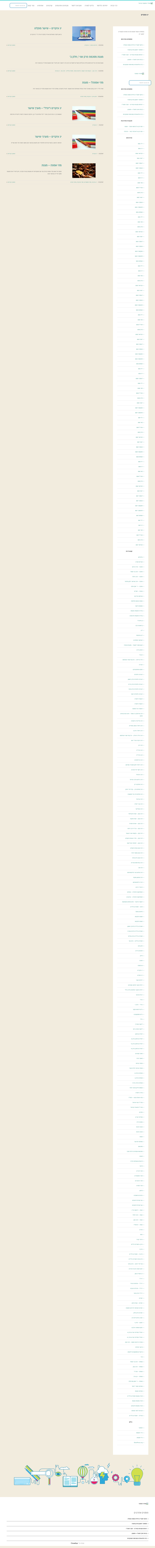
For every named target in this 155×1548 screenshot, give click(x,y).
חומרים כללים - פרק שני (67, 71)
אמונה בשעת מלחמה (137, 601)
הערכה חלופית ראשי (137, 694)
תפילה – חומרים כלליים (136, 1415)
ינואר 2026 (140, 158)
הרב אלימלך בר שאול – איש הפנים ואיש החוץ (131, 715)
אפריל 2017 (139, 535)
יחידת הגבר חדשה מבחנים (135, 985)
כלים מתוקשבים (138, 1014)
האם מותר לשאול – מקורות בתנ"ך (133, 645)
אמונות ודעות (139, 606)
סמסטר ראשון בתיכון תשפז (135, 50)
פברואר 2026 (139, 153)
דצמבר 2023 (139, 241)
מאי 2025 (140, 183)
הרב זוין (140, 745)
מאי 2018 (140, 471)
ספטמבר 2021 (139, 359)
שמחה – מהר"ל (138, 1371)
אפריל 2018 (139, 476)
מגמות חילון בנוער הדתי (136, 1088)
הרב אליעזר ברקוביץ (137, 721)
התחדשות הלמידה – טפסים (135, 892)
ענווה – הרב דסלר (137, 1215)
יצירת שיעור (139, 995)
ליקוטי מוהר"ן (139, 1024)
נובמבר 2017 (139, 501)
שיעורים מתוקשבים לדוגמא (135, 1352)
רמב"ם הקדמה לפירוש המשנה (134, 1308)
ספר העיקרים (80, 182)
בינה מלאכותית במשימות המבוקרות (133, 64)
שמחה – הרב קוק (138, 1367)
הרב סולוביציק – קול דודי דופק (134, 789)
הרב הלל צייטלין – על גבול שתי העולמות (131, 735)
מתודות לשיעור (138, 1141)
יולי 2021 (140, 369)
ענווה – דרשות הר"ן (137, 1210)
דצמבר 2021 (139, 344)
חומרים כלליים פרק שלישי (135, 936)
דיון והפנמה (139, 635)
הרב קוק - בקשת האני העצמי (89, 71)
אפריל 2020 (139, 393)
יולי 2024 (140, 217)
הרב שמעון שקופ (138, 877)
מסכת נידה (140, 1122)
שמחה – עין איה (138, 1376)
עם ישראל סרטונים (137, 1205)
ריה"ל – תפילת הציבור (136, 1288)
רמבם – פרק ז (139, 1322)
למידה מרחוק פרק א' (137, 1044)
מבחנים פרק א (139, 1073)
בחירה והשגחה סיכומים (136, 616)
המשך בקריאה (11, 45)
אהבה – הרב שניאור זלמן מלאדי (134, 581)
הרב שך (140, 867)
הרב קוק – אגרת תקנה (136, 819)
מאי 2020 (140, 388)
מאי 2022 (140, 320)
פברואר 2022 (139, 334)
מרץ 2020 (140, 398)
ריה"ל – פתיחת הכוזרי (136, 1283)
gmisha (140, 557)
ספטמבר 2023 (139, 256)
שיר (142, 1357)
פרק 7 (141, 1249)
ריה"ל (141, 1278)
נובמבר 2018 (139, 447)
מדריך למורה (139, 1093)
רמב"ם (141, 1298)
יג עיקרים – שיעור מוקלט (48, 28)
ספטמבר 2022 (139, 305)
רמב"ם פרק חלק (138, 1313)
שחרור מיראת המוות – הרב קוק (134, 1342)
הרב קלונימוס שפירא (137, 863)
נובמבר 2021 (139, 349)
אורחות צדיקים (138, 596)
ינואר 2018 (140, 491)
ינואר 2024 (140, 236)
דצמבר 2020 (139, 378)
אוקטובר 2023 (139, 251)
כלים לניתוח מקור (138, 1009)
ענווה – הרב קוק (138, 1220)
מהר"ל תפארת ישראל (137, 1107)
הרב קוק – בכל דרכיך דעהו (135, 828)
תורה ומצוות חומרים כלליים (135, 1396)
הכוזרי (141, 655)
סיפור (141, 1166)
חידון (141, 956)
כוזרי (141, 1000)
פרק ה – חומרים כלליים (136, 1254)
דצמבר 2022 (139, 295)
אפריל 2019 (139, 427)
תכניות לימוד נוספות (137, 1410)
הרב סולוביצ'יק (138, 784)
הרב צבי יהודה (139, 804)
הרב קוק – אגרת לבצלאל (135, 814)
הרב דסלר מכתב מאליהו (136, 726)
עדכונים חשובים (138, 1195)
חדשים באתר (93, 45)
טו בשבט (140, 965)
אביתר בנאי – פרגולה (130, 131)
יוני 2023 (140, 271)
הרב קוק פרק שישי (137, 858)
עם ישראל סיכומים (137, 1200)
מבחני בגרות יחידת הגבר (136, 1068)
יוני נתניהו (140, 975)
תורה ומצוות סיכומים (137, 1406)
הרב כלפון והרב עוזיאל (136, 779)
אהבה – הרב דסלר (137, 576)
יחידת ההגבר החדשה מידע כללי (134, 990)
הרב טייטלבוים (139, 760)
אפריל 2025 (139, 187)
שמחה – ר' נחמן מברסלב (136, 1381)
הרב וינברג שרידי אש (137, 740)
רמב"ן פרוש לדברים (137, 1318)
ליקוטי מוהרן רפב (138, 1029)
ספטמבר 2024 (139, 207)
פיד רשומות (139, 1433)
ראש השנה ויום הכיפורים (136, 1269)
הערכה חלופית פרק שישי (135, 689)
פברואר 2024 (139, 232)
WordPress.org (138, 1442)
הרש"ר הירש (139, 887)
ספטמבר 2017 (139, 510)
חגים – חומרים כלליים (136, 907)
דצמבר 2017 (139, 496)
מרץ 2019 (140, 432)
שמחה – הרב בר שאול (136, 1362)
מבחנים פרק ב (139, 1078)
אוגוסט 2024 (139, 212)
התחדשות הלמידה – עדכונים (135, 897)
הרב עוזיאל (139, 799)
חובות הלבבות (139, 916)
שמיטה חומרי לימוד (137, 1386)
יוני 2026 (140, 148)
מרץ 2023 (140, 280)
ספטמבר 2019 (139, 413)
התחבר (141, 1428)
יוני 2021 (140, 373)
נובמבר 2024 (139, 202)
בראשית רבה (139, 625)
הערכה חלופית (138, 674)
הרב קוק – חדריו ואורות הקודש (134, 838)
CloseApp (74, 1543)
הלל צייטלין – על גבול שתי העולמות (133, 660)
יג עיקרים (87, 45)
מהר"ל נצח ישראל (137, 1102)
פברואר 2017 (139, 545)
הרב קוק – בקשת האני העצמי (134, 833)
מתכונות (140, 1146)
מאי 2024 (140, 222)
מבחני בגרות (139, 1063)
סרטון (141, 1190)
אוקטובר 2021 (139, 354)
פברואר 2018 (139, 486)
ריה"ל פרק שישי (138, 1293)
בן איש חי (140, 620)
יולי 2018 (140, 461)
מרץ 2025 (140, 192)
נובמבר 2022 (139, 300)
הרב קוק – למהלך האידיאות (135, 843)
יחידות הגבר (139, 980)
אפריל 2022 (139, 324)
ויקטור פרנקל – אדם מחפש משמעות (132, 902)
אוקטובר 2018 (139, 452)
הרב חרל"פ (139, 750)
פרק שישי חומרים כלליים (136, 1259)
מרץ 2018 (140, 481)
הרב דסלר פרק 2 (138, 730)
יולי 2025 (140, 173)
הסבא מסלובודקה (138, 669)
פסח (141, 1234)
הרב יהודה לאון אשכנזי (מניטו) (134, 765)
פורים (141, 1230)
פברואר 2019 (139, 437)
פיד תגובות (140, 1437)
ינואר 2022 (140, 339)
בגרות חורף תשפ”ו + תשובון (135, 59)
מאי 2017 (140, 530)
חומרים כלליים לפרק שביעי (135, 931)
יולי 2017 (140, 520)
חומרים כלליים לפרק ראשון (135, 926)
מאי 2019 (140, 422)
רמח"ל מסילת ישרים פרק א (135, 1332)
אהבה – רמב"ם (138, 591)
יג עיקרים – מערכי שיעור (48, 136)
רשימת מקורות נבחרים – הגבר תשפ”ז (132, 55)
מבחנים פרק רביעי (137, 1083)
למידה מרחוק (139, 1034)
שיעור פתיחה (139, 1347)
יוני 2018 (140, 466)
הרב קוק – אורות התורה (136, 823)
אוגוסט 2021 (139, 364)
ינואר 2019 (140, 442)
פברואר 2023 (139, 285)
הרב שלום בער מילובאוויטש (135, 872)
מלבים (141, 1112)
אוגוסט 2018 (139, 457)
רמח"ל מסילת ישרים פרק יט (135, 1337)
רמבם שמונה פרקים (137, 1327)
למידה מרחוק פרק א (137, 1039)
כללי (141, 1019)
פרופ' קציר (139, 1239)
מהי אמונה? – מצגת (92, 82)
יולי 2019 (140, 417)
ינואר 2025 (140, 197)
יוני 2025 (140, 178)
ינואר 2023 (140, 290)
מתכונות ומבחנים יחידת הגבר (135, 1151)
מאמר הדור (139, 1058)
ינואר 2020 (140, 403)
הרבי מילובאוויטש (138, 882)
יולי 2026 (140, 143)
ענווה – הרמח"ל (138, 1225)
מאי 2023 (140, 276)
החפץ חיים (140, 650)
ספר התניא (83, 96)
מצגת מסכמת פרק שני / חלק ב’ (86, 56)
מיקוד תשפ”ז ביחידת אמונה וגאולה (133, 45)
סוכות (141, 1156)
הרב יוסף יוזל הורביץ (137, 770)
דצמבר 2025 (139, 163)
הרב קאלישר (139, 809)
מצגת (141, 1137)
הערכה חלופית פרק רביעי (135, 684)
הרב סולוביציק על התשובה (135, 794)
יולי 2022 (140, 315)
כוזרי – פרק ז (139, 1004)
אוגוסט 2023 (139, 261)
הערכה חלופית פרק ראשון (135, 679)
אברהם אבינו (139, 562)
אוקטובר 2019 (139, 408)
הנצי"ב (141, 665)
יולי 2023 (140, 266)
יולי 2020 (140, 383)
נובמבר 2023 (139, 246)
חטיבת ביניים (139, 951)
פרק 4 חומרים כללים (137, 1244)
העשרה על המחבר (137, 708)
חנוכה (141, 960)
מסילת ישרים (139, 1117)
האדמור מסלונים (138, 640)
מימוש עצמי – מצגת (130, 126)
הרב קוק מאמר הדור (137, 853)
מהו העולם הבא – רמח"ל (136, 1097)
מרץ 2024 (140, 227)
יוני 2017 (140, 525)
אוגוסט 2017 (139, 515)
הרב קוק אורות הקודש (136, 848)
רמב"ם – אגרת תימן (137, 1303)
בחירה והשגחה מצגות (137, 611)
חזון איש (94, 96)
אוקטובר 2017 (139, 506)
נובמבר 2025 (139, 168)
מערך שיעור (139, 1127)
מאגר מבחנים (139, 1053)
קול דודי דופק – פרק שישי (135, 1264)
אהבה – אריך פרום (137, 567)
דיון (142, 630)
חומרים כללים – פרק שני (136, 941)
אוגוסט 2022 (139, 310)
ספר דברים (139, 1171)
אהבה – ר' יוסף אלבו (137, 586)
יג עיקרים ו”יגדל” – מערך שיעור (45, 108)
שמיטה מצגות (139, 1391)
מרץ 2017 (140, 540)
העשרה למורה (139, 699)
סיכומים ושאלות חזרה (136, 1161)
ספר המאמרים (87, 182)
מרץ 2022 (140, 329)
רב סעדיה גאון (139, 1273)
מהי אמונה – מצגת (52, 165)
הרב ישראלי (139, 774)
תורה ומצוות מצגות (137, 1401)
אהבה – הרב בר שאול (136, 571)
